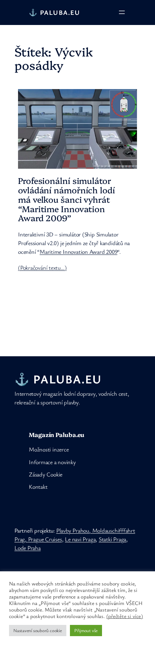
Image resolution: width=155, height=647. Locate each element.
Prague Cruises (45, 539)
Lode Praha (27, 548)
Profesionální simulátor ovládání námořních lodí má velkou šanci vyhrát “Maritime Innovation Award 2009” (66, 199)
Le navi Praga (80, 539)
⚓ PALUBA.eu (54, 12)
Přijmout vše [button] (86, 630)
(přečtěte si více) (124, 616)
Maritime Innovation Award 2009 (78, 252)
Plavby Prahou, (74, 530)
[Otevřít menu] (122, 12)
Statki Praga (112, 539)
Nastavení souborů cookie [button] (37, 630)
